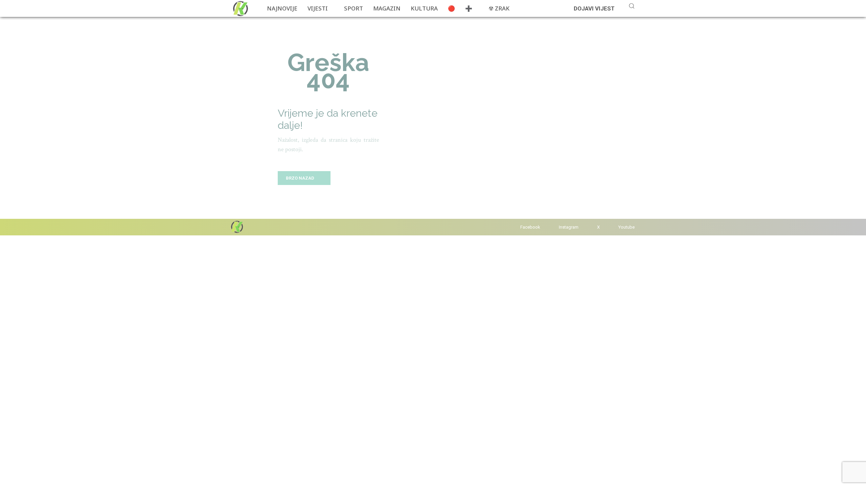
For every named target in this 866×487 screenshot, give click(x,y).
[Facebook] (514, 227)
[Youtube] (612, 227)
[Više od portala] (239, 8)
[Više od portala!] (236, 227)
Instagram (568, 227)
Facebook (530, 227)
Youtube (626, 227)
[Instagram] (552, 227)
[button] (632, 6)
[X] (590, 227)
